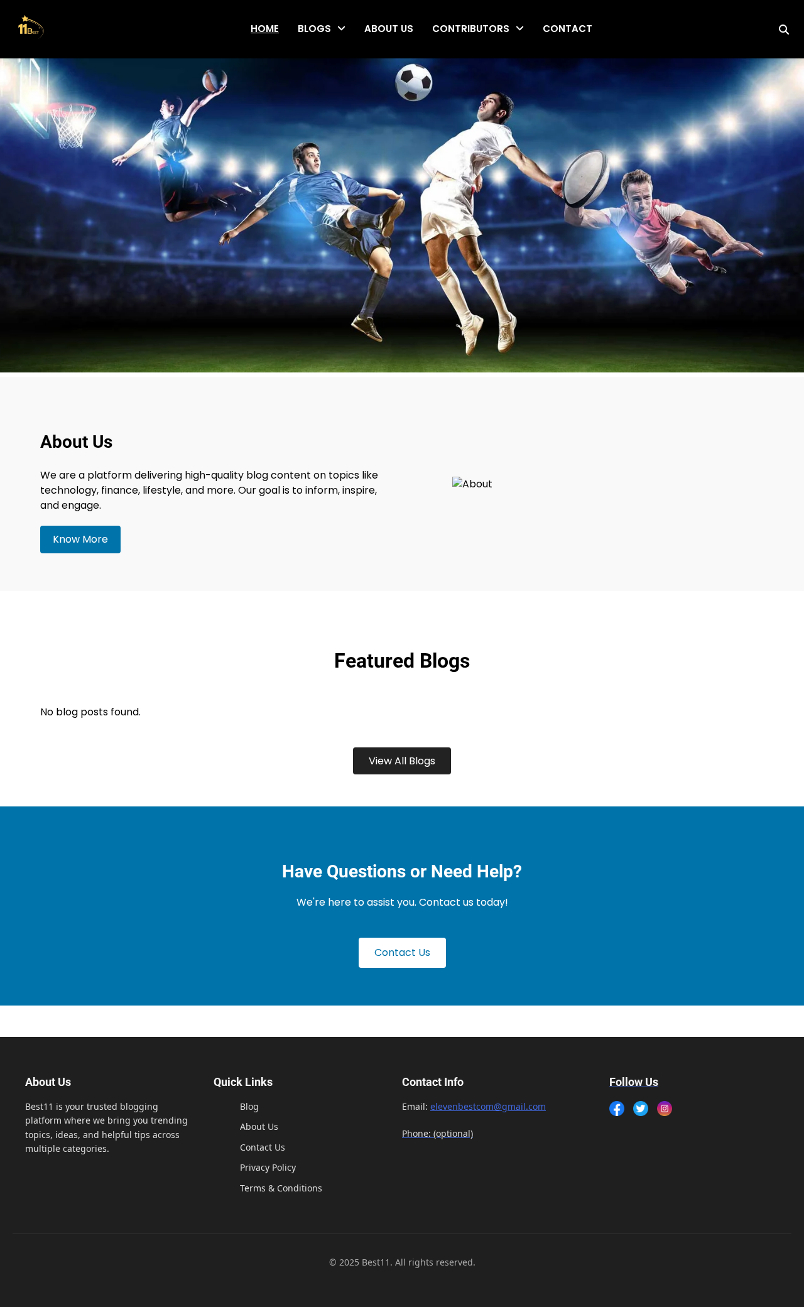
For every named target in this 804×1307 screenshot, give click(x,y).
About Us (259, 1126)
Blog (249, 1106)
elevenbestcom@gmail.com (488, 1106)
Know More (80, 539)
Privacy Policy (268, 1167)
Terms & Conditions (281, 1188)
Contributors (470, 28)
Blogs (314, 28)
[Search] (784, 29)
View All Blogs (402, 761)
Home (265, 28)
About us (388, 28)
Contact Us (402, 952)
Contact (567, 28)
